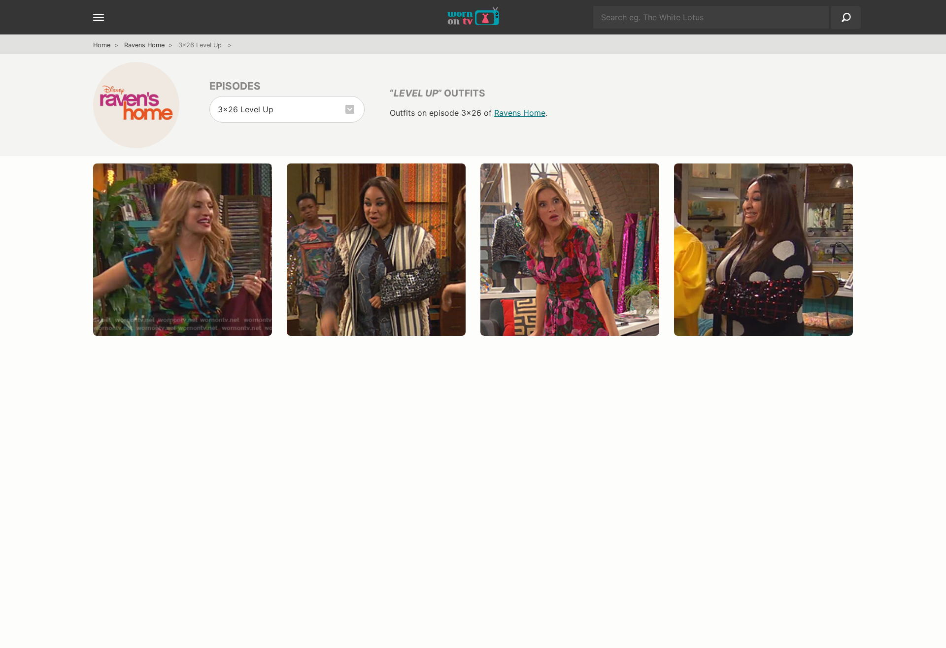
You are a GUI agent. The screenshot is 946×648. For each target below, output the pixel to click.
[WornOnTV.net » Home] (473, 17)
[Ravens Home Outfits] (136, 105)
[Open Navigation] (98, 18)
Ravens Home (144, 45)
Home (101, 45)
